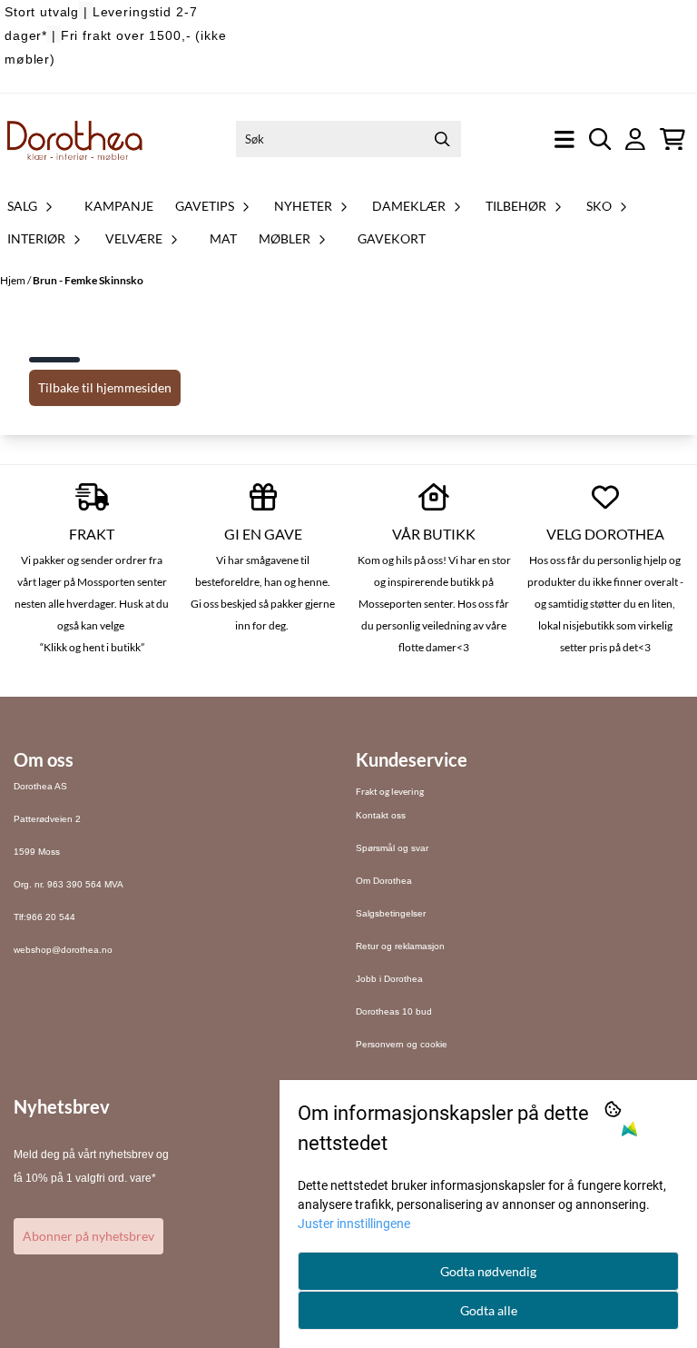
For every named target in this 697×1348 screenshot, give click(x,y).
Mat (223, 238)
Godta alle (488, 1310)
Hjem (13, 280)
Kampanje (118, 205)
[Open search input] (600, 139)
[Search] (443, 139)
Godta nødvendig (488, 1271)
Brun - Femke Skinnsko (88, 280)
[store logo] (75, 139)
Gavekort (392, 238)
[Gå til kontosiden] (635, 139)
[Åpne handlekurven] (672, 139)
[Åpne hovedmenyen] (564, 139)
